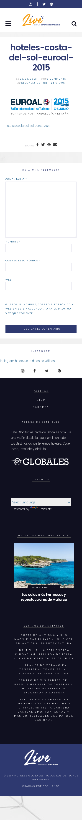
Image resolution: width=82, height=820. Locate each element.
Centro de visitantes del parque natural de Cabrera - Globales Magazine (43, 684)
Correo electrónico (23, 260)
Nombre (13, 241)
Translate (45, 509)
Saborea (41, 407)
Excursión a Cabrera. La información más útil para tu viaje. (43, 703)
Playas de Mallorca (44, 587)
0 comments (56, 79)
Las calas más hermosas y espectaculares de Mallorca (43, 597)
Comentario (16, 179)
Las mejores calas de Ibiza (46, 658)
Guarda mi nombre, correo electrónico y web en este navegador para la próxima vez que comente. (39, 309)
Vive (41, 400)
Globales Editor (34, 83)
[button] (8, 24)
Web (8, 279)
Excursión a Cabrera (44, 692)
